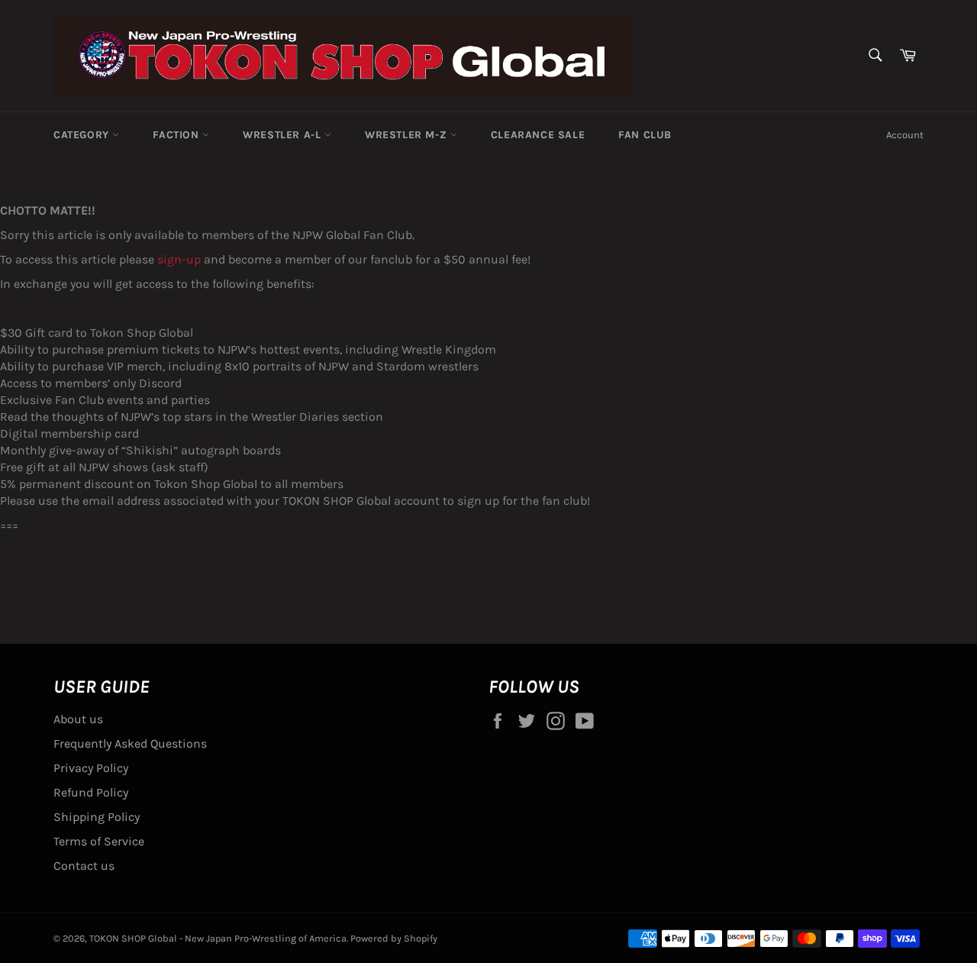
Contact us (83, 865)
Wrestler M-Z (407, 134)
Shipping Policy (96, 817)
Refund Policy (90, 792)
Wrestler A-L (283, 134)
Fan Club (645, 134)
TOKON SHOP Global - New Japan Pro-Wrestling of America (218, 938)
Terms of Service (98, 841)
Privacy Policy (90, 768)
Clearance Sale (538, 134)
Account (905, 135)
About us (78, 719)
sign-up (179, 259)
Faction (177, 134)
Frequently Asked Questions (130, 743)
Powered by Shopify (393, 938)
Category (82, 134)
